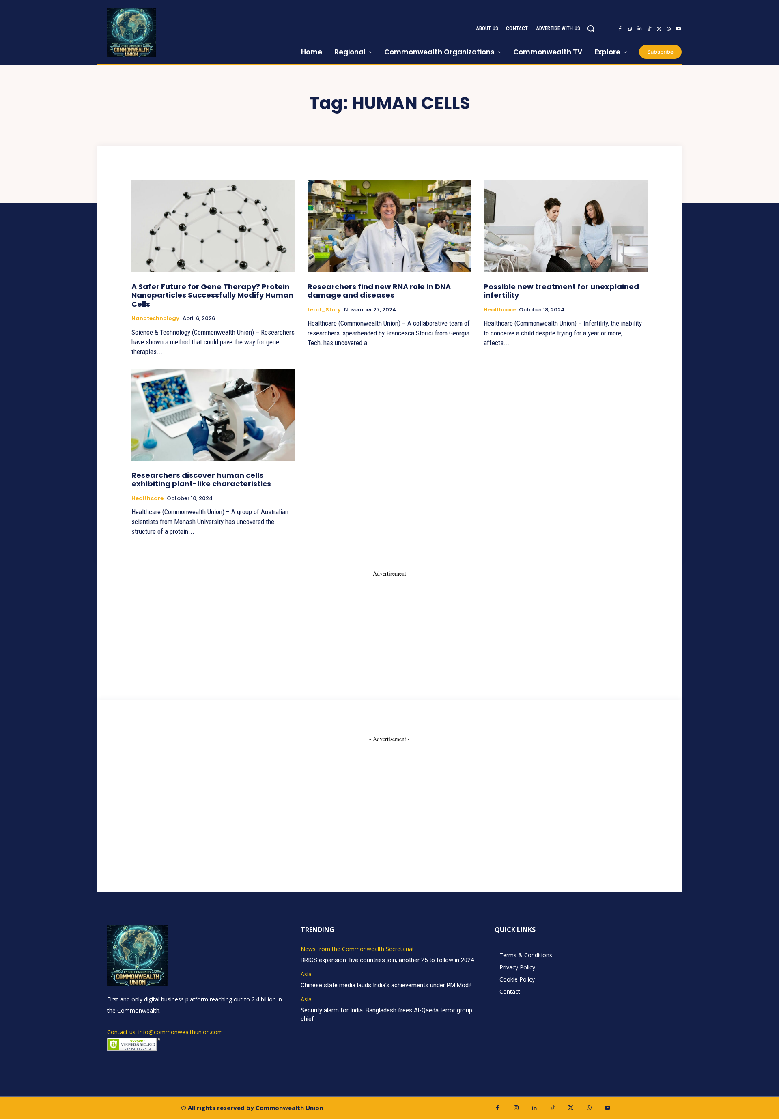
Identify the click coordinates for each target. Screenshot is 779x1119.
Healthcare (500, 310)
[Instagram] (630, 29)
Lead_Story (324, 310)
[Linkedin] (639, 29)
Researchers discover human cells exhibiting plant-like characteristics (201, 479)
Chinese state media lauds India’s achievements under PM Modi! (387, 985)
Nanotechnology (155, 318)
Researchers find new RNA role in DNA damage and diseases (379, 291)
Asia (306, 974)
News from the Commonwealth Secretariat (357, 949)
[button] (590, 28)
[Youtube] (678, 29)
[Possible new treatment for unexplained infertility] (566, 226)
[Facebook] (620, 29)
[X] (659, 29)
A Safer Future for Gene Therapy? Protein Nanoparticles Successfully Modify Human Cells (212, 295)
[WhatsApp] (669, 29)
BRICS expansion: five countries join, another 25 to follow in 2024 (387, 960)
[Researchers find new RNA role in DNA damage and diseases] (389, 226)
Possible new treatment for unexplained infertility (561, 291)
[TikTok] (649, 29)
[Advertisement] (389, 628)
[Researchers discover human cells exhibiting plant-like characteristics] (213, 414)
